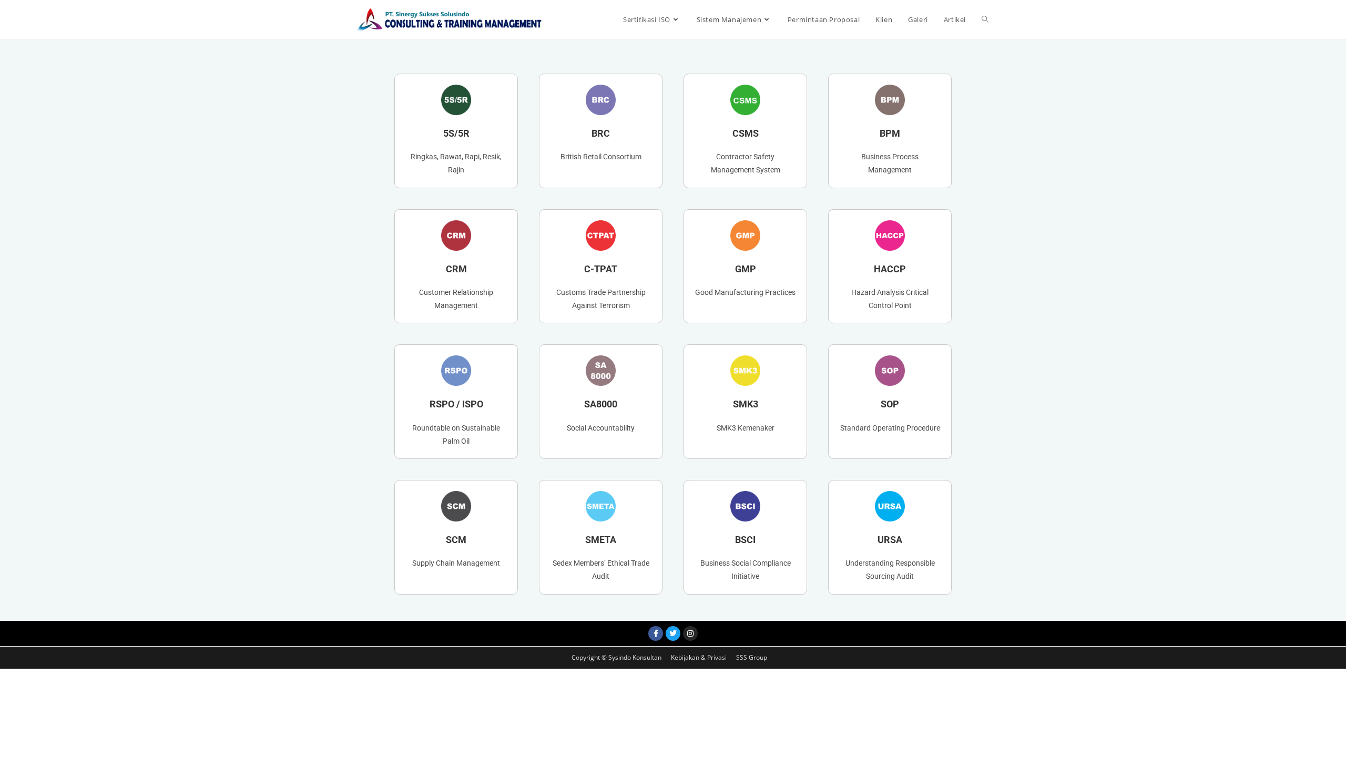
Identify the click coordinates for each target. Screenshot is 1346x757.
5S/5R (456, 133)
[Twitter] (673, 633)
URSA (890, 539)
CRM (456, 268)
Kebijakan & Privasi (699, 657)
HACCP (890, 268)
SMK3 (745, 404)
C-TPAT (600, 268)
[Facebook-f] (655, 633)
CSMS (745, 133)
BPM (890, 133)
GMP (745, 268)
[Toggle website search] (985, 19)
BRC (601, 133)
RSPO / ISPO (456, 404)
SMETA (600, 539)
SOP (890, 404)
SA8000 (600, 404)
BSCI (745, 539)
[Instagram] (690, 633)
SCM (456, 539)
